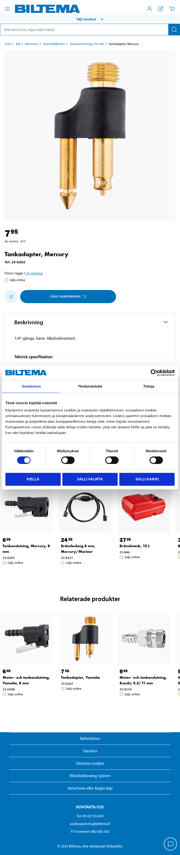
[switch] (68, 460)
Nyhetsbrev (90, 738)
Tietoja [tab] (148, 386)
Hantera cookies (90, 763)
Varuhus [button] (90, 750)
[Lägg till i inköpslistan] (11, 296)
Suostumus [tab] (31, 386)
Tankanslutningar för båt (87, 44)
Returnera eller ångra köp (90, 788)
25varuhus (34, 273)
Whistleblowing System (90, 775)
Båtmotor (32, 44)
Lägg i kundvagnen (65, 296)
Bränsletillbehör (54, 44)
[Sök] (174, 29)
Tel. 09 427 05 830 (90, 816)
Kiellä (33, 479)
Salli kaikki (147, 479)
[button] (90, 19)
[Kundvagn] (172, 8)
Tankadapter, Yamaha (80, 677)
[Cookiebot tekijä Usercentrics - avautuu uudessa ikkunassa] (154, 372)
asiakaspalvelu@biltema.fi (90, 823)
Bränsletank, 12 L (135, 545)
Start (8, 44)
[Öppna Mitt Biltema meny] (149, 8)
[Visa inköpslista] (160, 8)
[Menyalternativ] (7, 9)
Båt (18, 44)
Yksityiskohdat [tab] (90, 386)
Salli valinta (90, 479)
